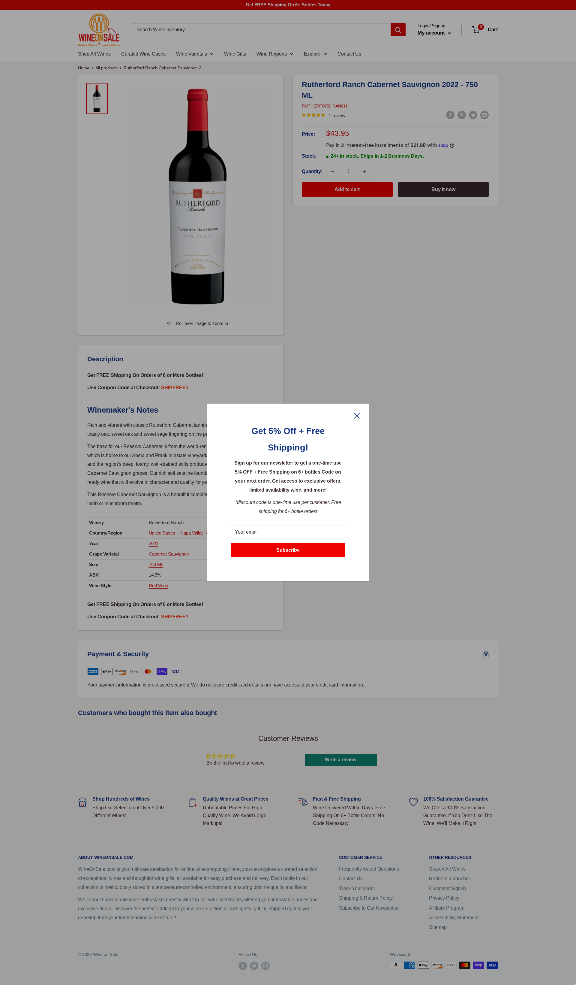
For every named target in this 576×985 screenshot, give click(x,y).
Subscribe (288, 550)
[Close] (357, 415)
